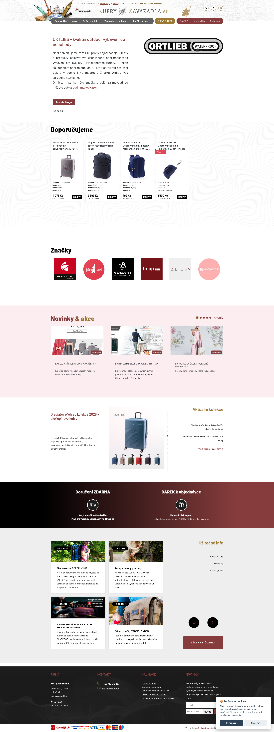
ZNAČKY (183, 21)
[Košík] (220, 8)
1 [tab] (197, 317)
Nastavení (255, 723)
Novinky (116, 3)
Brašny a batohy (91, 21)
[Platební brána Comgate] (60, 727)
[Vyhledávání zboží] (206, 8)
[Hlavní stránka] (51, 29)
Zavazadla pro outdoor (115, 21)
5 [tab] (210, 318)
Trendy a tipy (198, 21)
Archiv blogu (105, 3)
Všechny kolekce (210, 449)
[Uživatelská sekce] (213, 8)
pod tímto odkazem (85, 87)
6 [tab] (167, 448)
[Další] (194, 622)
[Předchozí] (212, 622)
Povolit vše (231, 723)
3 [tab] (204, 318)
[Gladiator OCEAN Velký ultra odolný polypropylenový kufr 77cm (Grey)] (67, 170)
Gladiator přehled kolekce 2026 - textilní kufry (203, 438)
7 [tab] (167, 453)
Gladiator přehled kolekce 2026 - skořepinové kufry (207, 427)
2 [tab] (201, 318)
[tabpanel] (77, 355)
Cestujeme (214, 21)
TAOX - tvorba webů (204, 727)
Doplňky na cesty (141, 21)
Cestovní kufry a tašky (66, 21)
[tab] (218, 317)
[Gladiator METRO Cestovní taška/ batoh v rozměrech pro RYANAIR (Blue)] (137, 170)
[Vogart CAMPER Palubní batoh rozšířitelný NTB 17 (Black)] (102, 170)
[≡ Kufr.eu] (133, 12)
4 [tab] (207, 318)
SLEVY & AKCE (165, 21)
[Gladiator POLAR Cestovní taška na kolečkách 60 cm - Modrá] (172, 170)
